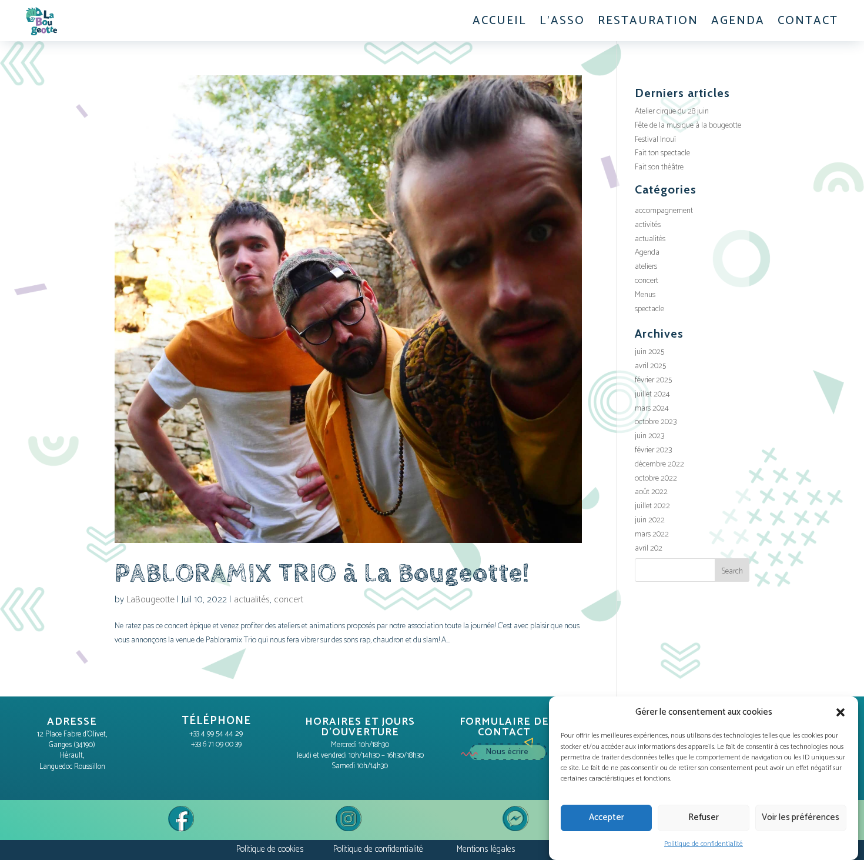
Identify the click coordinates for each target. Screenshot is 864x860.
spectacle (649, 309)
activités (648, 225)
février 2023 (653, 450)
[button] (840, 712)
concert (288, 600)
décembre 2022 (659, 464)
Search (732, 571)
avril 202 (648, 548)
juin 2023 (649, 436)
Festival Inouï (655, 139)
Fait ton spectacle (662, 153)
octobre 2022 (656, 478)
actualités (252, 600)
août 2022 (651, 492)
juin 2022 (650, 520)
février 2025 (653, 380)
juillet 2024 (652, 394)
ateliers (646, 267)
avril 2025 (650, 366)
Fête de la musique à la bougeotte (688, 125)
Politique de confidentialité (703, 843)
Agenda (647, 252)
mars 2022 (652, 534)
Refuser (703, 818)
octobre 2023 (656, 422)
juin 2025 (649, 352)
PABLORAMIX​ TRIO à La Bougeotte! (322, 573)
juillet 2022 (652, 506)
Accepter (606, 818)
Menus (645, 295)
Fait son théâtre (659, 167)
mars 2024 (652, 408)
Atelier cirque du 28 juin (672, 111)
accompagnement (664, 211)
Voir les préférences (800, 818)
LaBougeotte (150, 600)
